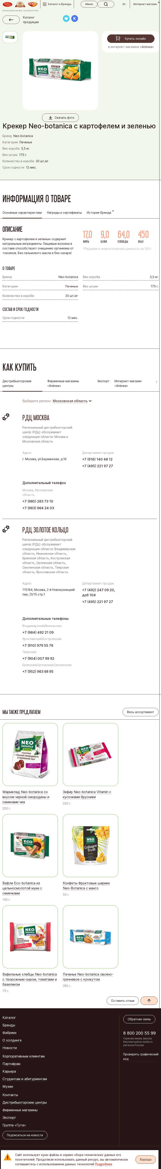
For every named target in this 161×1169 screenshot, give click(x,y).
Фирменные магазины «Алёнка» (63, 383)
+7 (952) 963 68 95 (37, 671)
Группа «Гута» (14, 1125)
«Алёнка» (147, 47)
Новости (10, 1048)
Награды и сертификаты (64, 212)
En (124, 4)
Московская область (70, 401)
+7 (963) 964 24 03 (38, 508)
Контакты (10, 1095)
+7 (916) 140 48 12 (97, 459)
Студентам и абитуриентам (25, 1079)
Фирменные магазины (20, 1110)
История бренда (99, 212)
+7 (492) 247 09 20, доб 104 (98, 592)
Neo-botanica (23, 136)
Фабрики (9, 1033)
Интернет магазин (145, 4)
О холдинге (12, 1040)
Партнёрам (11, 1064)
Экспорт (103, 381)
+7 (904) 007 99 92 (38, 658)
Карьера (9, 1071)
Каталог (9, 1017)
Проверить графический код (140, 1056)
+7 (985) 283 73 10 (37, 501)
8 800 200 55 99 (139, 1033)
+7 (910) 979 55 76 (37, 645)
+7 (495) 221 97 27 (97, 466)
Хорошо (146, 1159)
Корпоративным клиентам (24, 1056)
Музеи (8, 1086)
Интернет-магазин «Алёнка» (128, 383)
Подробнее (103, 1164)
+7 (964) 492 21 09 (38, 632)
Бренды (9, 1025)
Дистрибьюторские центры (25, 1102)
